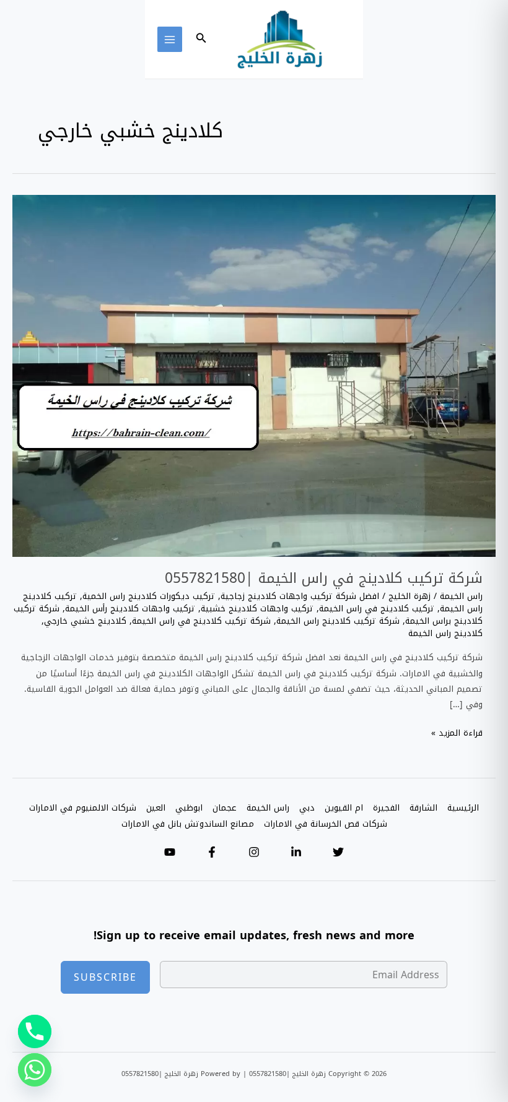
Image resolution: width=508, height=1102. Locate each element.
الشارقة (423, 808)
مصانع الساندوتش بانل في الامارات (187, 824)
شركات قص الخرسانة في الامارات (325, 824)
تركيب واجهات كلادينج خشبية (257, 608)
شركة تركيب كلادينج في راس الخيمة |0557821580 (324, 578)
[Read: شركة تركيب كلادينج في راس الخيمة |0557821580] (254, 376)
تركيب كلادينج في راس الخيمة (376, 608)
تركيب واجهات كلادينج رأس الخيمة (130, 608)
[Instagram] (254, 852)
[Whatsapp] (34, 1070)
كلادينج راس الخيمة (445, 633)
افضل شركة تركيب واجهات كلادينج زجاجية (300, 596)
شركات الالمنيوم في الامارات (82, 808)
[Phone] (34, 1031)
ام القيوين (344, 808)
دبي (307, 808)
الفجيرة (386, 808)
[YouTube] (169, 852)
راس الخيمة (461, 596)
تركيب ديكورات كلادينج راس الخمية (148, 596)
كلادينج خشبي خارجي (85, 621)
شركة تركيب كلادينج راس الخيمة (338, 621)
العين (155, 808)
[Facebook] (211, 852)
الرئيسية (463, 808)
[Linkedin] (296, 852)
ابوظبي (189, 808)
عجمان (224, 808)
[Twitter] (338, 852)
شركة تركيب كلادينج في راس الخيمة (201, 621)
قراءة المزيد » (457, 733)
